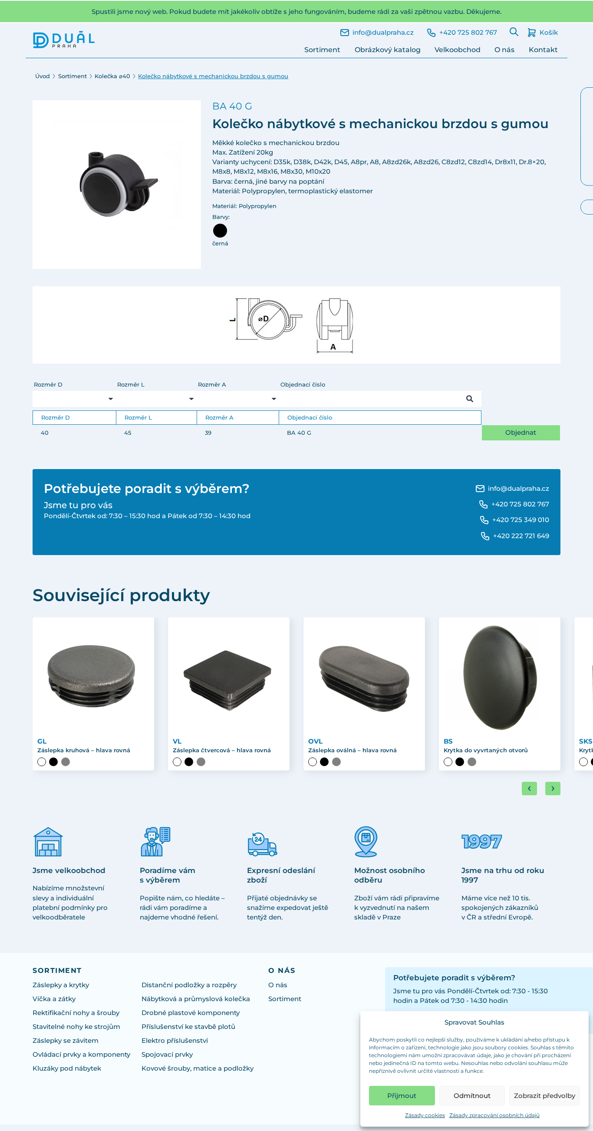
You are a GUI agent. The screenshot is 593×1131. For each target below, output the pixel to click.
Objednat (520, 433)
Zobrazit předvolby (544, 1095)
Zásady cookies (425, 1115)
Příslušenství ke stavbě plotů (188, 1027)
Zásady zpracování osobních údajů (494, 1115)
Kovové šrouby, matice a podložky (198, 1068)
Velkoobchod (458, 50)
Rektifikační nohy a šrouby (76, 1013)
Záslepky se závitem (66, 1041)
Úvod (42, 76)
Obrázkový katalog (388, 50)
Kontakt (543, 50)
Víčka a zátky (54, 999)
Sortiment (322, 50)
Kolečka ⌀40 (112, 76)
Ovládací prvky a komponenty (81, 1054)
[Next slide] (552, 788)
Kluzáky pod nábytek (67, 1068)
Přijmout (401, 1095)
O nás (504, 50)
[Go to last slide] (529, 788)
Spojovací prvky (167, 1054)
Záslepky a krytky (61, 985)
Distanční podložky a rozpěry (189, 985)
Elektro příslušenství (175, 1041)
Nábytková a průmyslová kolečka (196, 999)
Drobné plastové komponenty (191, 1013)
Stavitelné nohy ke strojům (76, 1027)
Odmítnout (472, 1095)
